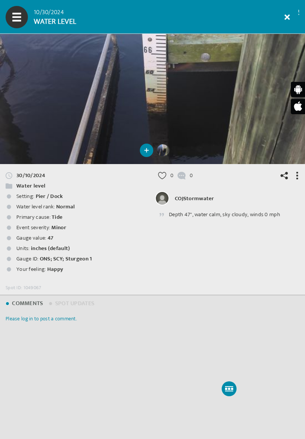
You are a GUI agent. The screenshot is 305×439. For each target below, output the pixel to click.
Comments (26, 303)
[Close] (287, 17)
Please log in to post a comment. (41, 318)
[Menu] (17, 17)
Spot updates (74, 303)
